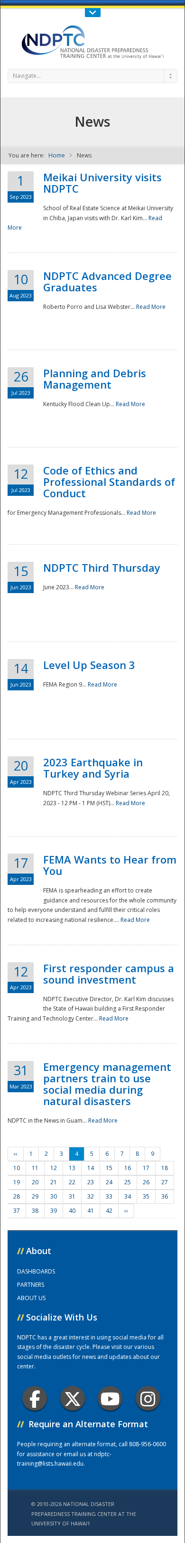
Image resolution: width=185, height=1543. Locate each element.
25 (127, 1182)
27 (164, 1182)
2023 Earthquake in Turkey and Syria (93, 768)
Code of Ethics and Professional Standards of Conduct (109, 481)
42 (109, 1211)
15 (109, 1168)
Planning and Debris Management (94, 378)
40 (72, 1211)
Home (56, 155)
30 (53, 1196)
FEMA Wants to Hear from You (109, 865)
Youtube (110, 1398)
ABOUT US (31, 1298)
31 (72, 1196)
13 (72, 1168)
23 (90, 1182)
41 (90, 1211)
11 (35, 1168)
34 (127, 1196)
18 (164, 1168)
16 (127, 1168)
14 (90, 1168)
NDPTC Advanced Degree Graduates (107, 281)
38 (35, 1211)
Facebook (34, 1398)
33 (109, 1196)
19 (16, 1182)
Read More (151, 307)
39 (53, 1211)
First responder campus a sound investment (108, 973)
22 (72, 1182)
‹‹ (16, 1154)
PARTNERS (30, 1285)
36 (164, 1196)
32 (90, 1196)
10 (16, 1168)
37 (16, 1211)
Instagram (148, 1398)
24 (109, 1182)
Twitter (72, 1398)
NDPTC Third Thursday (101, 567)
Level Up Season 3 (89, 665)
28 (16, 1196)
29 (35, 1196)
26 (146, 1182)
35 (146, 1196)
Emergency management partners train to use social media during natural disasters (107, 1084)
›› (126, 1211)
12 (53, 1168)
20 (35, 1182)
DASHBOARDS (36, 1271)
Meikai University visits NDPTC (102, 182)
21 (53, 1182)
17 (146, 1168)
